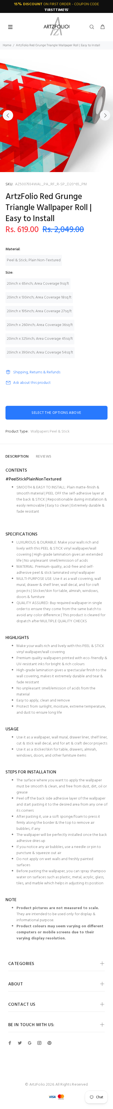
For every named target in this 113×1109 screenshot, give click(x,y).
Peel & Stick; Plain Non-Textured (34, 260)
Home (7, 45)
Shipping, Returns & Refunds (36, 372)
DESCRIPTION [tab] (17, 456)
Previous (8, 115)
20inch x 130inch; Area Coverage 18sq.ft (39, 297)
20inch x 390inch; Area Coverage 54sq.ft (40, 352)
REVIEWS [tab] (44, 456)
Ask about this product (32, 383)
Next (105, 115)
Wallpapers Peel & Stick (50, 431)
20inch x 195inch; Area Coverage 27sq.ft (39, 311)
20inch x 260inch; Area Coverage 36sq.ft (40, 325)
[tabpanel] (56, 115)
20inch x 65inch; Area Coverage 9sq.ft (38, 284)
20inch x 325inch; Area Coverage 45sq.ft (40, 339)
